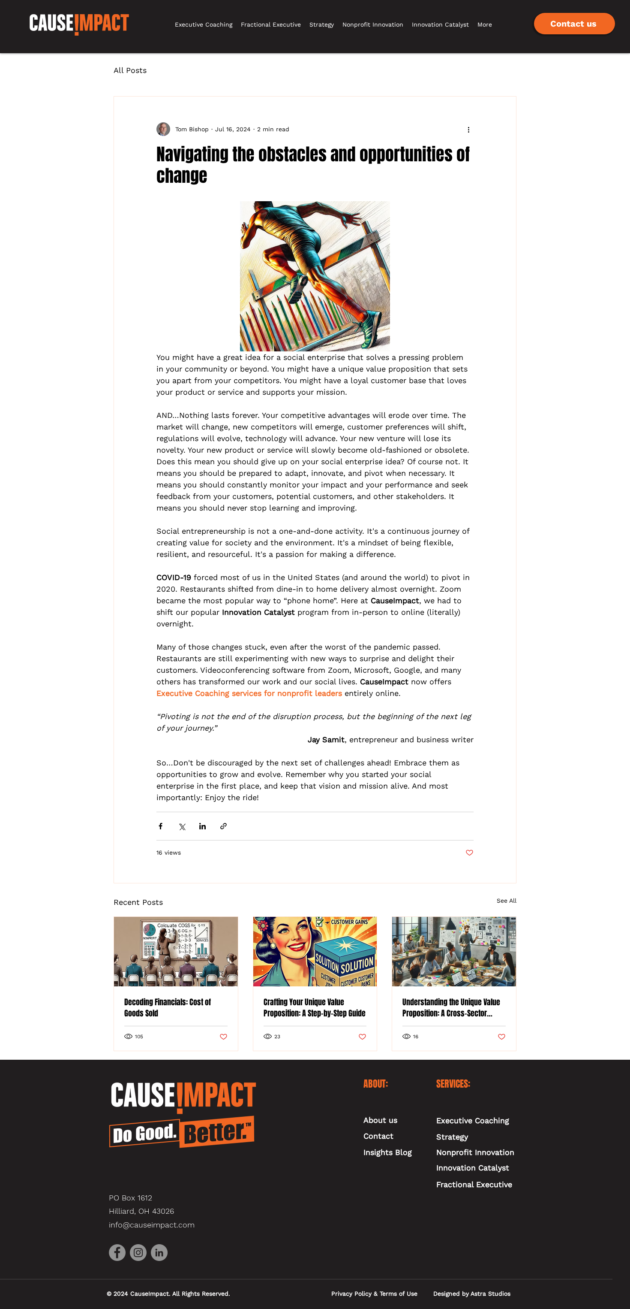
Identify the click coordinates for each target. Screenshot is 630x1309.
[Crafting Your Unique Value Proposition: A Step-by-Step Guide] (315, 951)
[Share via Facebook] (160, 826)
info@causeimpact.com (152, 1224)
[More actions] (468, 129)
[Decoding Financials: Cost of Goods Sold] (176, 951)
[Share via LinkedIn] (202, 826)
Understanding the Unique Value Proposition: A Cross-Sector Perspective (451, 1008)
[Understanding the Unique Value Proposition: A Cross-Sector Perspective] (454, 951)
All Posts (130, 70)
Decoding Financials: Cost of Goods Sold (167, 1008)
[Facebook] (117, 1252)
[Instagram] (138, 1252)
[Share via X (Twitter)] (181, 826)
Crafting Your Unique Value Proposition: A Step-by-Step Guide (315, 1008)
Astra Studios (490, 1293)
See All (506, 900)
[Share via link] (223, 826)
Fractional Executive (474, 1184)
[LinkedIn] (159, 1252)
